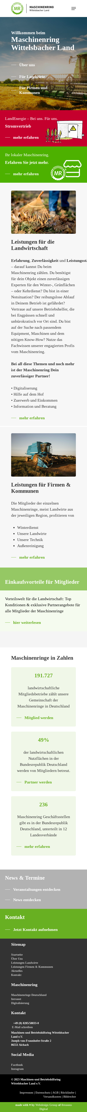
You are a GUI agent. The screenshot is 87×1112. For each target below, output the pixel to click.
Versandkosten (52, 1096)
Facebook (17, 1064)
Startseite (17, 954)
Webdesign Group (46, 1105)
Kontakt (16, 974)
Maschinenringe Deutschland (29, 995)
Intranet (16, 999)
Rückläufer (67, 1092)
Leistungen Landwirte (24, 962)
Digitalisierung (20, 1003)
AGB (55, 1092)
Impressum (26, 1092)
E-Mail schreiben (22, 1027)
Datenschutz (42, 1092)
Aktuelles (16, 970)
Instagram (17, 1068)
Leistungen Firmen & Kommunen (32, 966)
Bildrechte (69, 1096)
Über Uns (17, 958)
